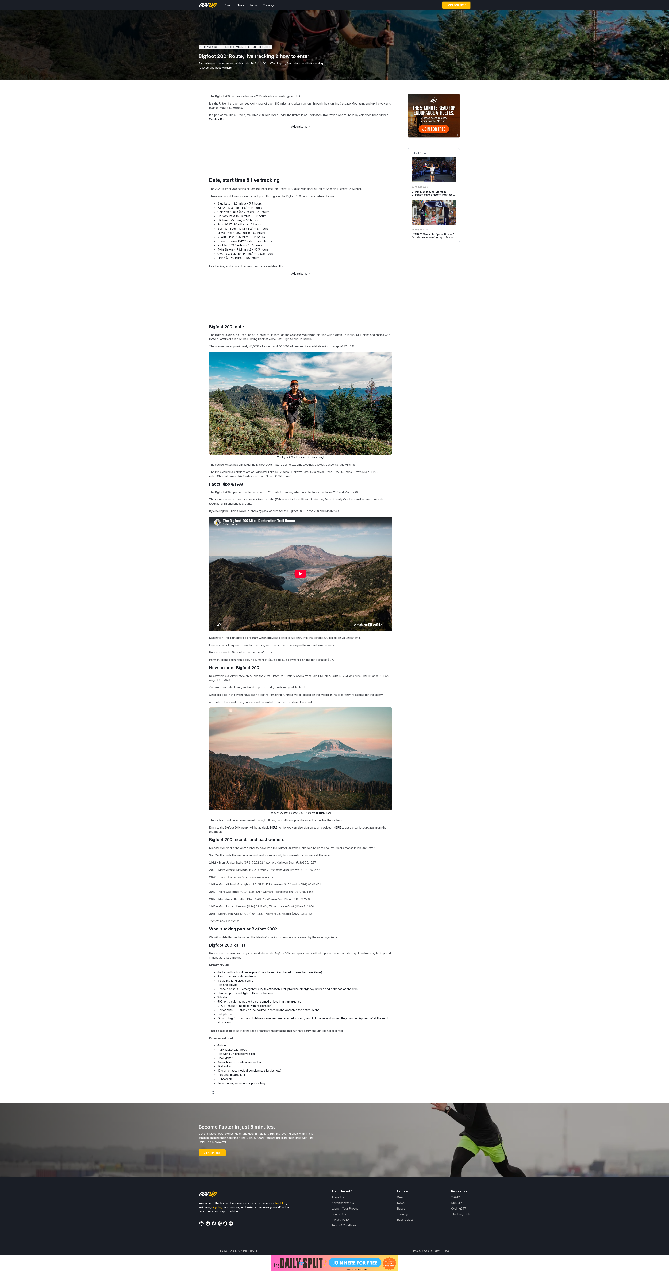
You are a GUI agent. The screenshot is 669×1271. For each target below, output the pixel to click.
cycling (217, 1207)
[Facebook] (213, 1223)
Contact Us (339, 1214)
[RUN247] (208, 5)
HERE (281, 266)
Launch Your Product (345, 1208)
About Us (338, 1197)
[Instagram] (208, 1223)
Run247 (456, 1203)
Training (268, 5)
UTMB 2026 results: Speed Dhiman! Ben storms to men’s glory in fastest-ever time (434, 237)
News (240, 5)
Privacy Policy (341, 1219)
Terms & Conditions (344, 1225)
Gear (228, 5)
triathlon (280, 1203)
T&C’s (446, 1250)
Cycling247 (458, 1208)
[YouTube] (231, 1223)
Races (253, 5)
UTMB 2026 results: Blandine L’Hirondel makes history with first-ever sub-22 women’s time (432, 194)
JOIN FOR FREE (456, 5)
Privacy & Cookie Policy (426, 1250)
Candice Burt (217, 119)
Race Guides (405, 1219)
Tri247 (455, 1197)
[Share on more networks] (212, 1092)
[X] (220, 1223)
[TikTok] (225, 1223)
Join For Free (212, 1152)
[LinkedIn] (201, 1223)
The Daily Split (460, 1214)
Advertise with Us (343, 1203)
